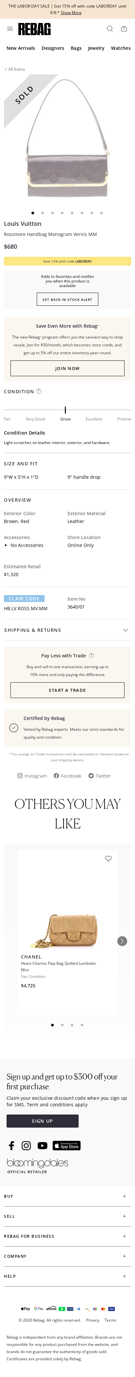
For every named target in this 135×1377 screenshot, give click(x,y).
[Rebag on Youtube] (43, 1146)
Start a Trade (67, 690)
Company (15, 1256)
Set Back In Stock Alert (67, 299)
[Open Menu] (9, 28)
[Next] (122, 941)
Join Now (67, 368)
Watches (120, 48)
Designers (53, 48)
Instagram (36, 776)
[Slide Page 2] (62, 1025)
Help (10, 1276)
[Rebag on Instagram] (26, 1145)
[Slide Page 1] (52, 1025)
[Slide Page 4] (82, 1025)
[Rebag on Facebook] (12, 1146)
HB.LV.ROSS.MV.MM (26, 608)
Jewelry (96, 48)
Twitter (103, 776)
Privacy (92, 1320)
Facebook (71, 776)
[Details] (91, 655)
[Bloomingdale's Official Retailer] (38, 1165)
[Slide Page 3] (72, 1025)
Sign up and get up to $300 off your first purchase (62, 1081)
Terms (110, 1320)
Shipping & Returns (32, 630)
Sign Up (42, 1121)
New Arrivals (21, 48)
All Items (16, 69)
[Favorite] (108, 858)
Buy (8, 1196)
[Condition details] (38, 391)
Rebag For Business (29, 1236)
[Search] (109, 28)
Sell (9, 1216)
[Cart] (124, 28)
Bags (76, 48)
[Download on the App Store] (66, 1146)
